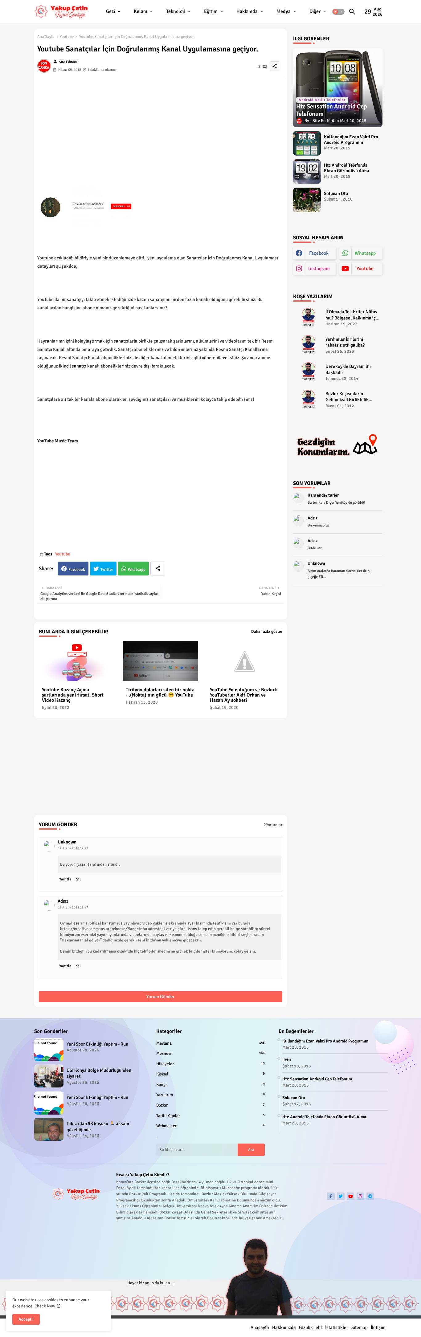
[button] (338, 12)
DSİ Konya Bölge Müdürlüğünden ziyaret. (99, 1073)
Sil (78, 879)
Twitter (106, 569)
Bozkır (210, 1105)
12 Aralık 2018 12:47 (73, 907)
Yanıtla (65, 879)
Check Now (45, 1306)
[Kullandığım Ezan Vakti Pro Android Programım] (307, 143)
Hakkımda (247, 11)
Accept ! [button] (26, 1319)
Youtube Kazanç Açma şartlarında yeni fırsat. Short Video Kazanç (73, 695)
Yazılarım (210, 1094)
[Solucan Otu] (307, 200)
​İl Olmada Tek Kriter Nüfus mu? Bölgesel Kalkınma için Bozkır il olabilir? (352, 315)
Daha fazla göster (266, 631)
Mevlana (210, 1043)
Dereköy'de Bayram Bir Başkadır (348, 369)
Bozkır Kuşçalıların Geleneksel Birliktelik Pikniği (347, 397)
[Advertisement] (160, 120)
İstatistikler (336, 1327)
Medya (283, 11)
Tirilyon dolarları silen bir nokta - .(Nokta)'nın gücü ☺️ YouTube (160, 692)
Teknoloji (175, 11)
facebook (319, 253)
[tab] (114, 11)
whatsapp (365, 253)
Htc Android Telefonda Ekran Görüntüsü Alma (346, 167)
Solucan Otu (336, 193)
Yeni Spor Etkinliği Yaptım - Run (97, 1044)
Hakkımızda (284, 1327)
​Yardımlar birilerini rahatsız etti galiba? (345, 342)
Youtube (67, 36)
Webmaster (210, 1125)
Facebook (76, 569)
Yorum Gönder (160, 996)
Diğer (315, 11)
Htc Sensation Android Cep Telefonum (317, 1079)
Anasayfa (260, 1327)
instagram (319, 269)
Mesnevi (210, 1053)
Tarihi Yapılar (210, 1115)
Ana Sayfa (46, 36)
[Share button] (157, 568)
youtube (365, 269)
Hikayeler (210, 1064)
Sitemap (359, 1327)
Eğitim (211, 11)
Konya (210, 1084)
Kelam (140, 11)
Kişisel (210, 1074)
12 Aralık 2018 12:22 (73, 848)
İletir (286, 1060)
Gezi (110, 11)
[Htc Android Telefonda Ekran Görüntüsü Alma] (307, 171)
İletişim (378, 1327)
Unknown (67, 842)
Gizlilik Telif (310, 1327)
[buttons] (331, 1196)
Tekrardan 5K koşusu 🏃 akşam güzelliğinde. (98, 1126)
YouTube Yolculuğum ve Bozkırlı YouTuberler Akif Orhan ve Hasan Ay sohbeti (244, 695)
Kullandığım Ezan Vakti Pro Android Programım (351, 139)
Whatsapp (136, 569)
